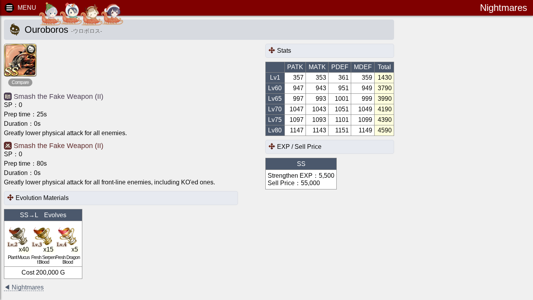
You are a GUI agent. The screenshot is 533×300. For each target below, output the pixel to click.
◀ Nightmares (24, 287)
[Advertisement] (466, 140)
